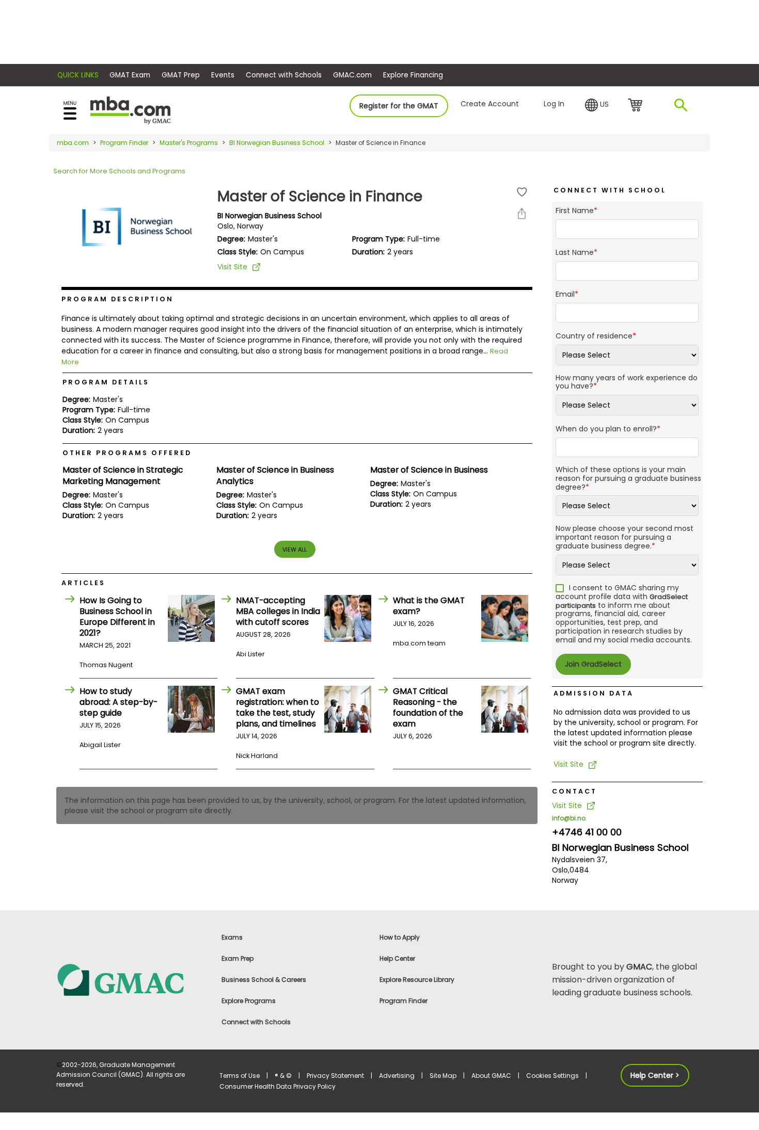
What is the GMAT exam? (429, 605)
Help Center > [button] (654, 1075)
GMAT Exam (129, 75)
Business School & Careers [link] (264, 979)
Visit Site (232, 267)
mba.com (73, 142)
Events (222, 75)
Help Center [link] (397, 958)
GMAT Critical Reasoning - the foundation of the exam (428, 707)
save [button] (522, 192)
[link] (131, 979)
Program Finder (124, 142)
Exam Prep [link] (238, 958)
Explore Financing (413, 75)
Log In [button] (554, 104)
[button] (597, 105)
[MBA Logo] (130, 109)
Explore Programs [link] (249, 1000)
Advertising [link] (397, 1075)
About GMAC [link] (491, 1075)
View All (294, 549)
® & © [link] (283, 1075)
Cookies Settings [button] (552, 1075)
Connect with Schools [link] (256, 1022)
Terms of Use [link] (239, 1075)
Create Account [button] (490, 104)
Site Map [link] (443, 1075)
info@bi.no (569, 818)
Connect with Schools (284, 75)
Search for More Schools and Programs (119, 171)
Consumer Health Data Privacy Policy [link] (277, 1086)
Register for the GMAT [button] (398, 106)
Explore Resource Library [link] (417, 979)
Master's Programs (189, 142)
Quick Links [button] (78, 75)
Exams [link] (232, 937)
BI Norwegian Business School (276, 142)
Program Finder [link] (404, 1000)
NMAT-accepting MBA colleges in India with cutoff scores (278, 611)
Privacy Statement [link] (335, 1075)
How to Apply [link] (400, 937)
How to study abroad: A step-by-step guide (118, 702)
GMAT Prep (181, 75)
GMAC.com (352, 75)
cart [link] (637, 106)
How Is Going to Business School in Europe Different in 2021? (117, 616)
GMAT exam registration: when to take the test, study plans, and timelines (277, 707)
